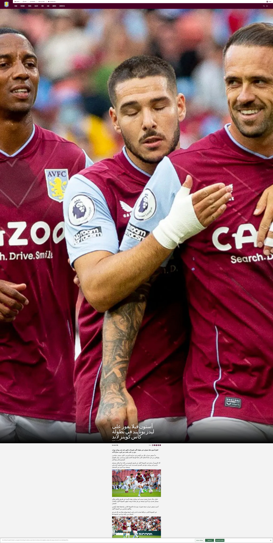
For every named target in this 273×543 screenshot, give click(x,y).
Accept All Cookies (220, 540)
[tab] (17, 1)
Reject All (209, 540)
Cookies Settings (199, 540)
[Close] (270, 540)
